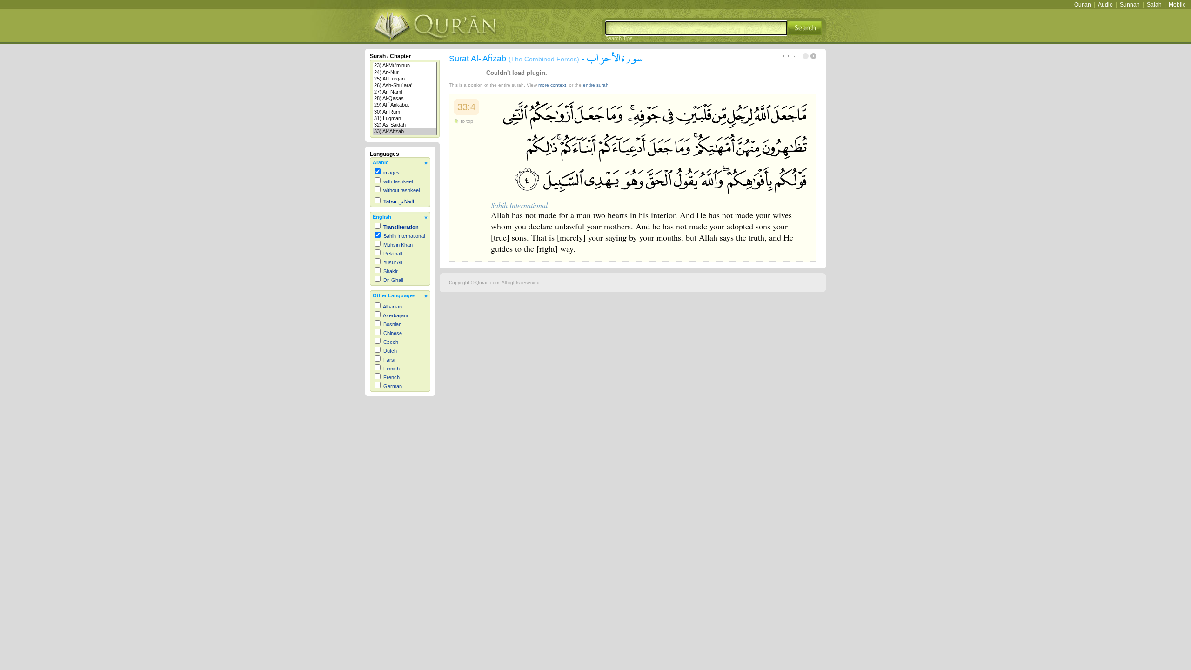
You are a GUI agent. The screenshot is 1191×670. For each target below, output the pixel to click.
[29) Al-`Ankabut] (404, 105)
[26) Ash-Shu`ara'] (404, 85)
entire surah (596, 84)
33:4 (466, 107)
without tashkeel (401, 190)
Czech (390, 342)
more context (552, 84)
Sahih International (404, 236)
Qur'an (1082, 4)
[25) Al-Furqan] (404, 79)
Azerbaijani (395, 315)
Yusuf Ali (392, 262)
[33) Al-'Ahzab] (404, 131)
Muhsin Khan (398, 245)
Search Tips (619, 38)
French (391, 377)
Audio (1105, 4)
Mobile (1177, 4)
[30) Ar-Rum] (404, 112)
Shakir (390, 271)
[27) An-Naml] (404, 92)
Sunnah (1130, 4)
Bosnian (392, 324)
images (391, 172)
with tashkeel (398, 181)
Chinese (392, 333)
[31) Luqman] (404, 118)
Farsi (389, 359)
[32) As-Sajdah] (404, 125)
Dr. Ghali (393, 280)
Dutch (390, 351)
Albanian (392, 306)
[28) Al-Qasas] (404, 98)
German (392, 386)
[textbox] (696, 28)
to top (467, 121)
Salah (1154, 4)
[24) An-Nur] (404, 72)
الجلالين (398, 201)
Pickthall (392, 253)
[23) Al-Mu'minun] (404, 65)
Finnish (391, 368)
